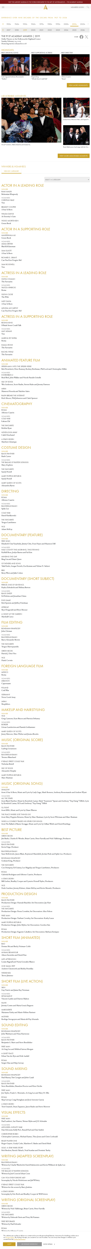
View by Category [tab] (11, 171)
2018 (17, 30)
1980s (49, 24)
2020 (33, 30)
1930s (8, 24)
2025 (74, 30)
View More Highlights (78, 85)
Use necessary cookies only (29, 1244)
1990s (57, 24)
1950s (25, 24)
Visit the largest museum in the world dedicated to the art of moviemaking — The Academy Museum (45, 2)
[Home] (45, 7)
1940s (16, 24)
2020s (82, 24)
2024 (66, 30)
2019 (25, 30)
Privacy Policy (10, 1237)
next (88, 25)
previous (2, 25)
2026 (82, 30)
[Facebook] (81, 36)
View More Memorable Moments (74, 156)
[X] (86, 36)
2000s (66, 24)
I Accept (9, 1244)
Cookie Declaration (19, 1239)
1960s (33, 24)
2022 (50, 30)
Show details (47, 1244)
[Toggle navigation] (3, 7)
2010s (74, 24)
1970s (41, 24)
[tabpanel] (45, 708)
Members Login (77, 7)
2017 (8, 30)
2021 (41, 30)
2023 (58, 30)
